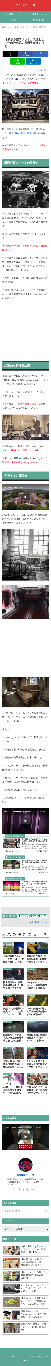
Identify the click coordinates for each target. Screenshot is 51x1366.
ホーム (13, 1356)
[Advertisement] (25, 329)
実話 (34, 916)
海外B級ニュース (25, 1175)
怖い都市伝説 (11, 916)
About (25, 1360)
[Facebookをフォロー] (19, 1189)
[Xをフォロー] (15, 1189)
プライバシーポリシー (38, 1356)
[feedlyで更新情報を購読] (31, 1189)
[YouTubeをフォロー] (23, 1189)
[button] (45, 1211)
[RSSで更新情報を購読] (35, 1189)
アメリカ (24, 916)
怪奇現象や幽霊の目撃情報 (22, 133)
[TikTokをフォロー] (27, 1189)
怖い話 (43, 916)
